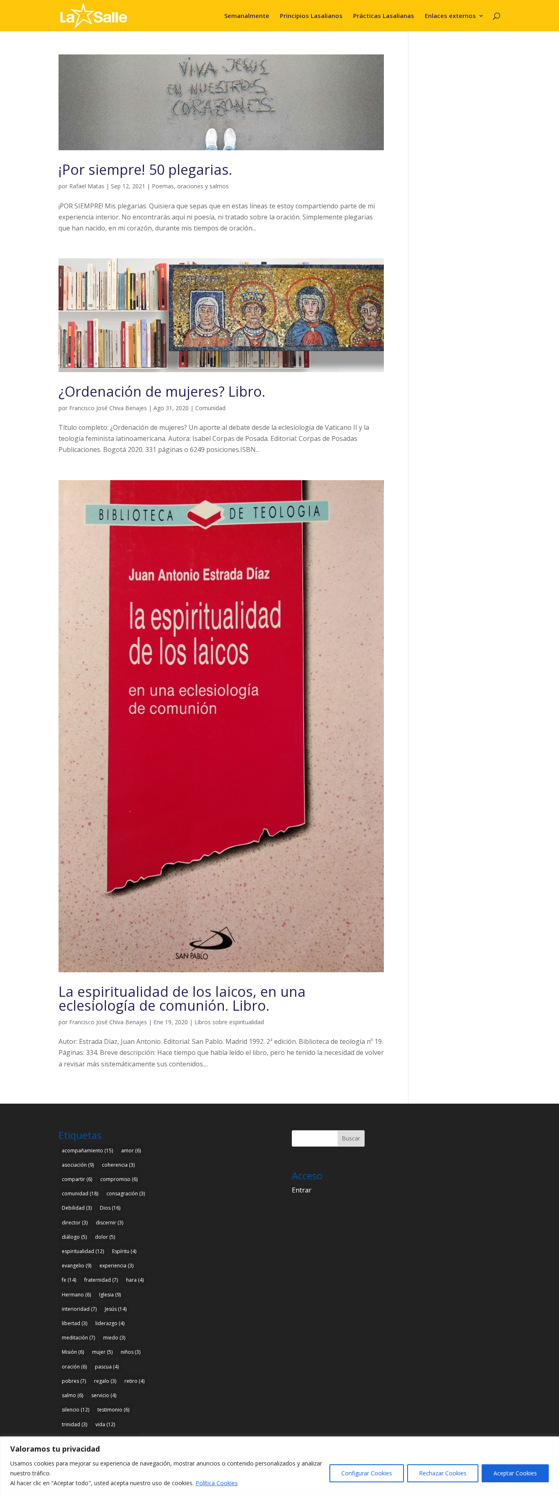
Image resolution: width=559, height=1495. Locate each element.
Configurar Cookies (366, 1473)
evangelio (76, 1265)
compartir (77, 1179)
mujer (102, 1351)
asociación (78, 1164)
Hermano (76, 1294)
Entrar (301, 1190)
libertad (74, 1323)
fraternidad (101, 1279)
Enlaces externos (450, 16)
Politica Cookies (217, 1483)
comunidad (80, 1193)
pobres (74, 1381)
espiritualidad (83, 1251)
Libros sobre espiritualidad (229, 1022)
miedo (114, 1337)
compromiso (118, 1179)
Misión (73, 1351)
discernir (109, 1222)
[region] (279, 1465)
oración (74, 1366)
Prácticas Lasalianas (383, 16)
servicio (103, 1395)
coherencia (118, 1164)
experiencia (116, 1265)
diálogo (74, 1236)
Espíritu (124, 1251)
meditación (78, 1337)
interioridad (79, 1308)
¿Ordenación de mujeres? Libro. (162, 391)
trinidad (74, 1424)
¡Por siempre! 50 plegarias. (145, 169)
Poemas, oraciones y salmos (190, 186)
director (75, 1222)
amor (131, 1150)
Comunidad (210, 408)
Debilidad (77, 1207)
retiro (134, 1381)
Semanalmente (246, 16)
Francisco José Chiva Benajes (108, 408)
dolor (105, 1236)
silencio (75, 1409)
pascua (107, 1366)
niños (130, 1351)
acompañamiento (87, 1150)
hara (135, 1279)
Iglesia (110, 1294)
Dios (110, 1207)
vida (105, 1424)
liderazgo (109, 1323)
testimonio (113, 1409)
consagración (125, 1193)
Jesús (115, 1308)
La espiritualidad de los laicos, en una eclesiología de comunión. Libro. (182, 998)
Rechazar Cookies (443, 1473)
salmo (72, 1395)
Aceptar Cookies (515, 1473)
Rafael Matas (86, 186)
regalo (105, 1381)
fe (69, 1279)
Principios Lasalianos (311, 16)
